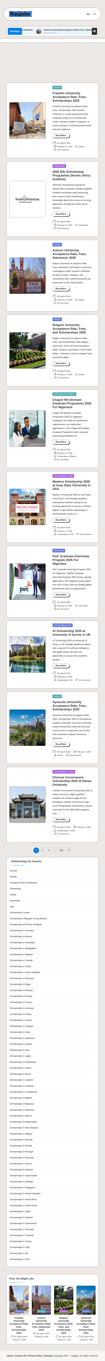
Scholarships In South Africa (23, 1199)
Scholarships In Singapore (22, 1187)
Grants (13, 894)
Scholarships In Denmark (22, 978)
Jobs (12, 906)
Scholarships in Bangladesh (23, 948)
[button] (69, 850)
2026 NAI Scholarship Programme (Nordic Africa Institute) (71, 175)
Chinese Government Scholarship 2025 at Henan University (72, 781)
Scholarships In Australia (22, 930)
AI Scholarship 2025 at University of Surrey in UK (71, 632)
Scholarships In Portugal (21, 1151)
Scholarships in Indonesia (22, 1038)
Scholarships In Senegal (21, 1181)
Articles (57, 87)
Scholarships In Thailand (21, 1235)
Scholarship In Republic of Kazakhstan (28, 918)
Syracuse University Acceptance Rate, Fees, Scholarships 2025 (69, 705)
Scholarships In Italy (19, 1050)
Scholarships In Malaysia (22, 1104)
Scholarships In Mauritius (22, 1110)
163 (61, 850)
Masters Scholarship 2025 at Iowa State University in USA (71, 485)
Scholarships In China (64, 772)
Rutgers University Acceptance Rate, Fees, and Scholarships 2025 (69, 328)
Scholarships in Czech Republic (25, 972)
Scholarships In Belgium (21, 954)
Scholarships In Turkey (21, 1241)
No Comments (63, 150)
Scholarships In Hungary (21, 1026)
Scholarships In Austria (21, 936)
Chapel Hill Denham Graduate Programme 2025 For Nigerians (71, 403)
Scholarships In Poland (21, 1146)
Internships (59, 550)
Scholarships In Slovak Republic (25, 1193)
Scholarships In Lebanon (21, 1080)
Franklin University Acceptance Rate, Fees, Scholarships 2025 (69, 96)
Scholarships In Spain (20, 1211)
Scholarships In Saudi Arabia (23, 1175)
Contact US (20, 1356)
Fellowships (59, 166)
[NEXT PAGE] (69, 850)
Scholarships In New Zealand (24, 1128)
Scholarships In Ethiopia (21, 990)
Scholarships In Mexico (21, 1116)
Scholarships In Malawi (21, 1098)
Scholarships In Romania (22, 1157)
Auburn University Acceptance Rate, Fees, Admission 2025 (51, 30)
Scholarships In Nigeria (64, 394)
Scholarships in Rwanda (21, 1169)
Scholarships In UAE (20, 1247)
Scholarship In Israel (19, 912)
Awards (13, 876)
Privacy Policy (35, 1356)
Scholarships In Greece (21, 1020)
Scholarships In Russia (21, 1163)
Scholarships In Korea (20, 1074)
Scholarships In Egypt (20, 984)
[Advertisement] (52, 61)
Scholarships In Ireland (21, 1044)
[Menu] (88, 14)
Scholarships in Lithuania (22, 1086)
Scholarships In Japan (20, 1056)
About (10, 1356)
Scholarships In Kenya (20, 1068)
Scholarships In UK (62, 625)
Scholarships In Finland (21, 996)
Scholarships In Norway (21, 1139)
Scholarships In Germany (22, 1008)
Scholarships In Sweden (21, 1217)
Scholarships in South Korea (23, 1205)
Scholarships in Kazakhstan (23, 1062)
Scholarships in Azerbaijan (22, 942)
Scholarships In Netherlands (23, 1122)
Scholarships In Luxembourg (23, 1092)
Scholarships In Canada (21, 960)
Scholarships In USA (63, 476)
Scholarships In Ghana (21, 1014)
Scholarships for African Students (26, 924)
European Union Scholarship (23, 882)
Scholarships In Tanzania (22, 1229)
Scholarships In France (21, 1002)
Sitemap (48, 1356)
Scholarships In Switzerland (23, 1223)
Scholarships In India (20, 1032)
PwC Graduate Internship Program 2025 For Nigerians (70, 559)
